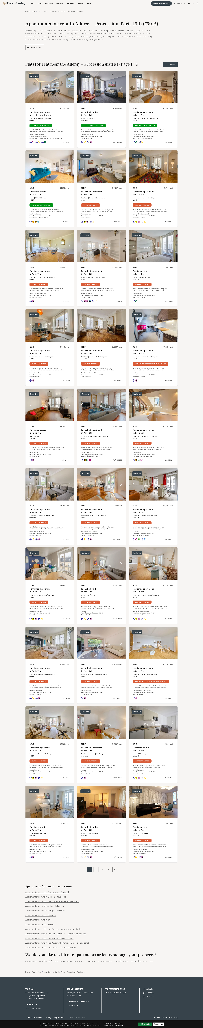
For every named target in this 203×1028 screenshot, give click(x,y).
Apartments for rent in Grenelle (40, 915)
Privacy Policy (120, 1025)
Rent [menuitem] (33, 3)
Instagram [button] (150, 993)
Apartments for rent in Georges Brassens (45, 910)
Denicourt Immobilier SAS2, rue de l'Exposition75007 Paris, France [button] (38, 996)
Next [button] (116, 869)
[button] (198, 3)
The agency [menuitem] (70, 3)
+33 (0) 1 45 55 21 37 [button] (36, 1008)
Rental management (161, 3)
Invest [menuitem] (40, 3)
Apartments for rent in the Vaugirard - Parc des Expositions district (57, 942)
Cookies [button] (70, 1017)
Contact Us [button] (73, 1005)
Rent (33, 972)
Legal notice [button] (59, 1017)
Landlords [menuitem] (49, 3)
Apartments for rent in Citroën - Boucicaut (45, 896)
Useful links (81, 1017)
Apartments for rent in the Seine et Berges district (49, 938)
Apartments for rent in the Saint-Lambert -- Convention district (55, 933)
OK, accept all (145, 1024)
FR (193, 3)
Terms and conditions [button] (34, 1017)
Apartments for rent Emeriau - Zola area (44, 906)
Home (27, 972)
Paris (39, 972)
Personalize (158, 1024)
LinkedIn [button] (149, 989)
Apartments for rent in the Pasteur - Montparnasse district (53, 929)
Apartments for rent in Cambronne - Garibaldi (47, 892)
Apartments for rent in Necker (39, 924)
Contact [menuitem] (81, 3)
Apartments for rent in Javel (38, 919)
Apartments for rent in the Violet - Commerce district (50, 947)
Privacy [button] (48, 1017)
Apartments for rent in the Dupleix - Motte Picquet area (52, 901)
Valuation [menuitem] (59, 3)
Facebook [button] (150, 997)
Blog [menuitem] (89, 3)
